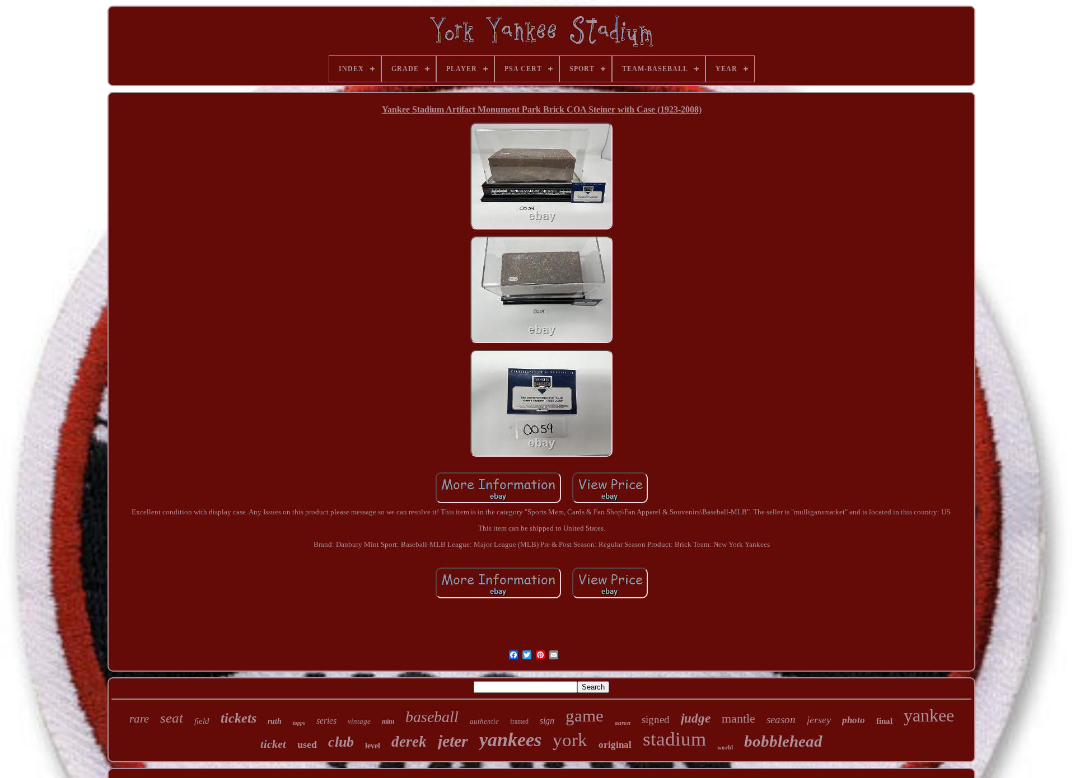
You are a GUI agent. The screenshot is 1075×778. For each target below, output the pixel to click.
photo (853, 720)
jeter (453, 741)
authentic (484, 721)
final (884, 720)
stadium (674, 739)
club (341, 742)
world (725, 747)
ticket (273, 744)
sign (547, 720)
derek (409, 741)
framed (519, 721)
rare (139, 718)
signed (656, 719)
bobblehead (783, 741)
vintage (359, 721)
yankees (510, 739)
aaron (622, 722)
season (781, 719)
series (326, 720)
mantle (738, 718)
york (570, 740)
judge (696, 718)
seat (171, 717)
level (372, 746)
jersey (819, 719)
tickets (238, 718)
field (201, 720)
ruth (275, 721)
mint (388, 721)
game (584, 715)
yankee (929, 715)
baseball (432, 716)
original (615, 744)
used (307, 744)
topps (299, 723)
